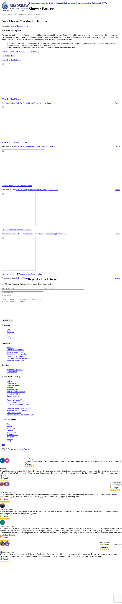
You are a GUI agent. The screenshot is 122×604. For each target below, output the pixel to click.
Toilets (9, 381)
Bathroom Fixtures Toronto (17, 410)
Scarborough (11, 432)
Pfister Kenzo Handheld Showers (14, 142)
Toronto (10, 430)
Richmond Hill (12, 435)
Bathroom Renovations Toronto (18, 408)
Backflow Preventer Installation (18, 358)
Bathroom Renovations (15, 360)
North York (11, 428)
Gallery (94, 3)
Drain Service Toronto (15, 402)
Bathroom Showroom (15, 370)
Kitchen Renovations (83, 3)
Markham (10, 426)
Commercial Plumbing (15, 350)
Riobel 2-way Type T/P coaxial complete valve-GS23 (22, 274)
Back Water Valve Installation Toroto (20, 415)
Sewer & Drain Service (15, 352)
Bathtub (10, 387)
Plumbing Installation (15, 356)
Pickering (10, 437)
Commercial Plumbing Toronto (18, 404)
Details (117, 103)
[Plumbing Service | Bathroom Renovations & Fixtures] (15, 11)
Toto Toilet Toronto (14, 413)
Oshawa (10, 439)
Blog (8, 336)
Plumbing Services (45, 3)
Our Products (57, 3)
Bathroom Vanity (13, 390)
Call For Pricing (22, 103)
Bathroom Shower (13, 385)
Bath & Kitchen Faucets (16, 392)
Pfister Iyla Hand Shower (11, 99)
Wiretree (27, 449)
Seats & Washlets (13, 394)
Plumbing (10, 348)
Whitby (9, 441)
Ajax (8, 424)
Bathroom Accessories (15, 383)
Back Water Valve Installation (18, 354)
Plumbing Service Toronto (16, 400)
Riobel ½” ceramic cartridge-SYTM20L (17, 230)
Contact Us (101, 3)
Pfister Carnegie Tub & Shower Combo (17, 186)
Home (4, 14)
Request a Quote (8, 52)
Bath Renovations (69, 3)
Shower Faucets (17, 26)
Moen (10, 14)
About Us (34, 3)
